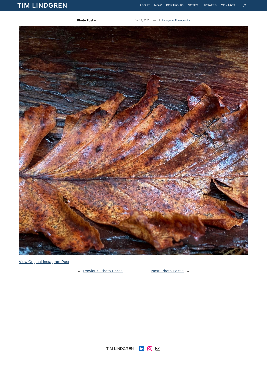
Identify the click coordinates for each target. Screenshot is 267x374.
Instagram (168, 20)
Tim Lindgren (42, 5)
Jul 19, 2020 (142, 20)
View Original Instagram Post (44, 261)
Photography (182, 20)
